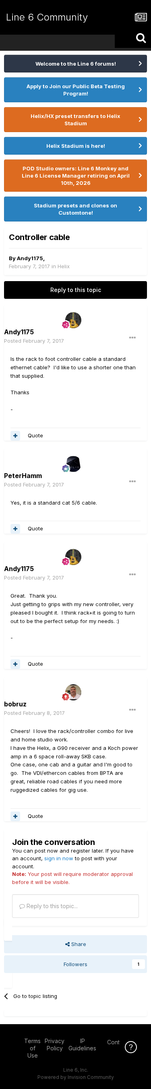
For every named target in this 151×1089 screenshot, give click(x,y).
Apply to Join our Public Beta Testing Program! (76, 90)
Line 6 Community (47, 17)
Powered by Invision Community (75, 1077)
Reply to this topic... (51, 906)
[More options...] (132, 338)
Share (78, 944)
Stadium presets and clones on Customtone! (75, 209)
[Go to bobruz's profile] (73, 692)
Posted (34, 340)
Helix (64, 266)
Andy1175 (30, 258)
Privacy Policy (54, 1044)
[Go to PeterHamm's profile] (73, 464)
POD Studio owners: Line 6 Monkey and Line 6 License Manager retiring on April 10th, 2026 (76, 175)
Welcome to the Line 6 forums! (75, 63)
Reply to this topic (75, 289)
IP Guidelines (82, 1044)
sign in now (58, 858)
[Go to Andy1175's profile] (73, 320)
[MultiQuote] (15, 436)
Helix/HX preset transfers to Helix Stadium (75, 119)
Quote (35, 435)
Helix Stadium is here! (75, 146)
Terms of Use (32, 1048)
